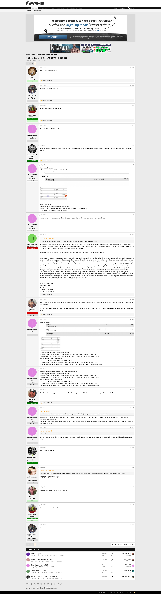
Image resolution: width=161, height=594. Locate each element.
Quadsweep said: (45, 431)
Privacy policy (120, 592)
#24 (133, 125)
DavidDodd (128, 578)
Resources (60, 8)
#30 (133, 319)
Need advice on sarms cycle (41, 559)
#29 (133, 299)
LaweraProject (35, 555)
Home (28, 8)
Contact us (102, 592)
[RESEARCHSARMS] (96, 48)
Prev (29, 64)
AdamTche (34, 578)
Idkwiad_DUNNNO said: (47, 238)
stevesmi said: (45, 411)
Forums (34, 8)
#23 (133, 105)
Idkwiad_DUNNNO (32, 60)
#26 (133, 165)
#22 (133, 85)
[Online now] (32, 455)
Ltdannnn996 (34, 561)
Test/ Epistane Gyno (38, 571)
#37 (133, 487)
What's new (43, 8)
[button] (48, 8)
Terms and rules (110, 592)
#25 (133, 145)
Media (52, 8)
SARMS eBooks (72, 8)
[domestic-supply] (65, 48)
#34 (133, 427)
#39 (133, 525)
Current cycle (36, 553)
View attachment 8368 (57, 372)
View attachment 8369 (71, 372)
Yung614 (33, 567)
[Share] (130, 67)
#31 (133, 368)
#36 (133, 467)
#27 (133, 215)
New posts (28, 10)
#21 (133, 67)
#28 (133, 234)
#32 (133, 389)
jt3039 (32, 572)
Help (126, 592)
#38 (133, 505)
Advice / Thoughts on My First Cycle (44, 576)
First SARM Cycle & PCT (39, 565)
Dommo (129, 572)
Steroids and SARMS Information (55, 555)
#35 (133, 447)
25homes (128, 561)
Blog (80, 8)
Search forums (37, 10)
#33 (133, 407)
